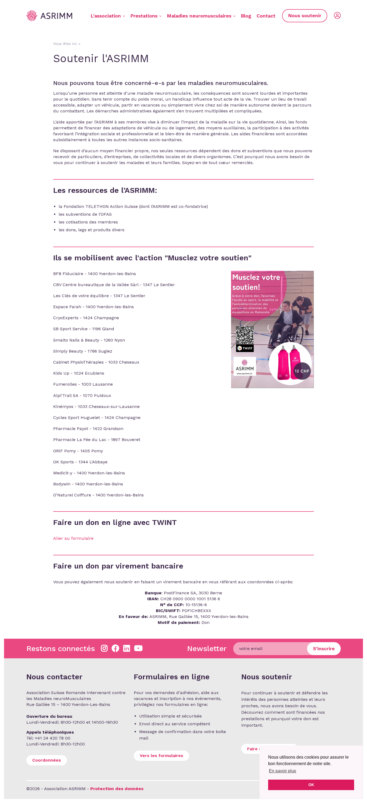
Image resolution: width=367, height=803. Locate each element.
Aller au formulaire (73, 538)
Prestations (143, 16)
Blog (246, 16)
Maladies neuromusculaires (199, 16)
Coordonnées (46, 760)
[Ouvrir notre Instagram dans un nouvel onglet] (104, 648)
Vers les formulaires (161, 755)
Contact (266, 16)
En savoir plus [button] (282, 771)
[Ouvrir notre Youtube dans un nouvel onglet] (138, 648)
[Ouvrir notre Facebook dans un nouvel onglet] (115, 648)
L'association (106, 16)
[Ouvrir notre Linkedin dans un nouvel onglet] (126, 648)
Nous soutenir (304, 15)
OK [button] (311, 785)
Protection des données (116, 788)
